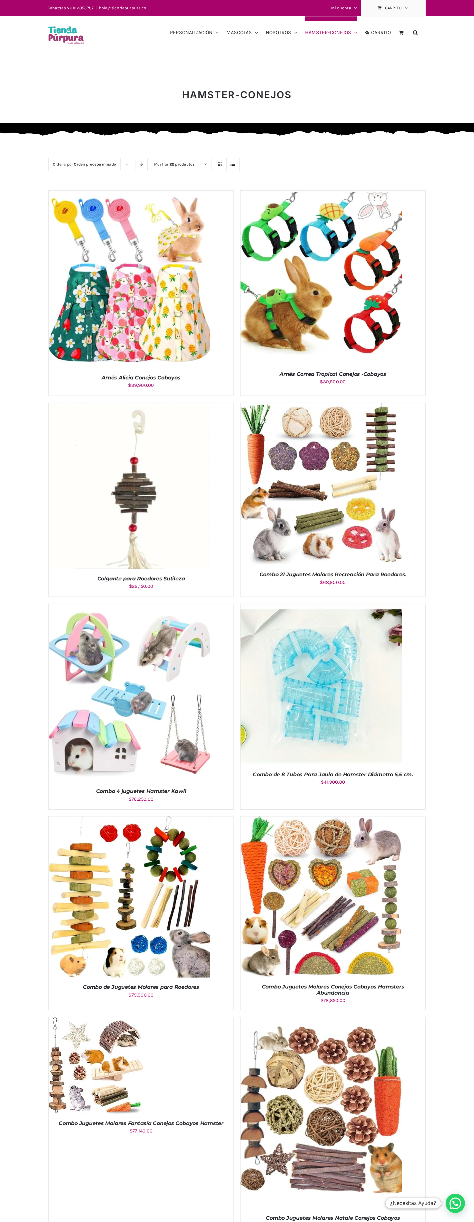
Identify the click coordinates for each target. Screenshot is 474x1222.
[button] (415, 30)
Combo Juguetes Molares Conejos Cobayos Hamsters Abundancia (333, 990)
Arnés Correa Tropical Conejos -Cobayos (333, 374)
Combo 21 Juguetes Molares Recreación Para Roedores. (333, 574)
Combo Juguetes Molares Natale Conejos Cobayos (333, 1218)
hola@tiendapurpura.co (122, 7)
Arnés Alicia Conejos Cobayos (141, 378)
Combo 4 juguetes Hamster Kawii (141, 791)
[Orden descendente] (141, 164)
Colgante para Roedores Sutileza (141, 579)
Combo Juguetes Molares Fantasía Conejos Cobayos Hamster (141, 1123)
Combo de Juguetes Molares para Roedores (141, 987)
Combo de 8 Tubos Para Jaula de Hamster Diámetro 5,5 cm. (333, 774)
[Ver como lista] (233, 164)
